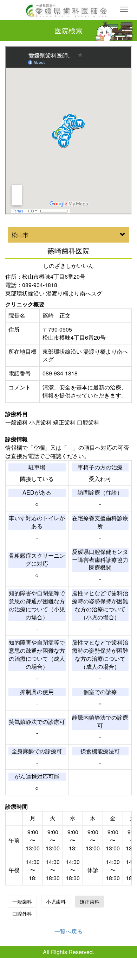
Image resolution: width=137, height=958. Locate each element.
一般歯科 (22, 901)
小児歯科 (56, 901)
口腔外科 (22, 913)
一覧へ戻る (68, 931)
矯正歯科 (89, 901)
